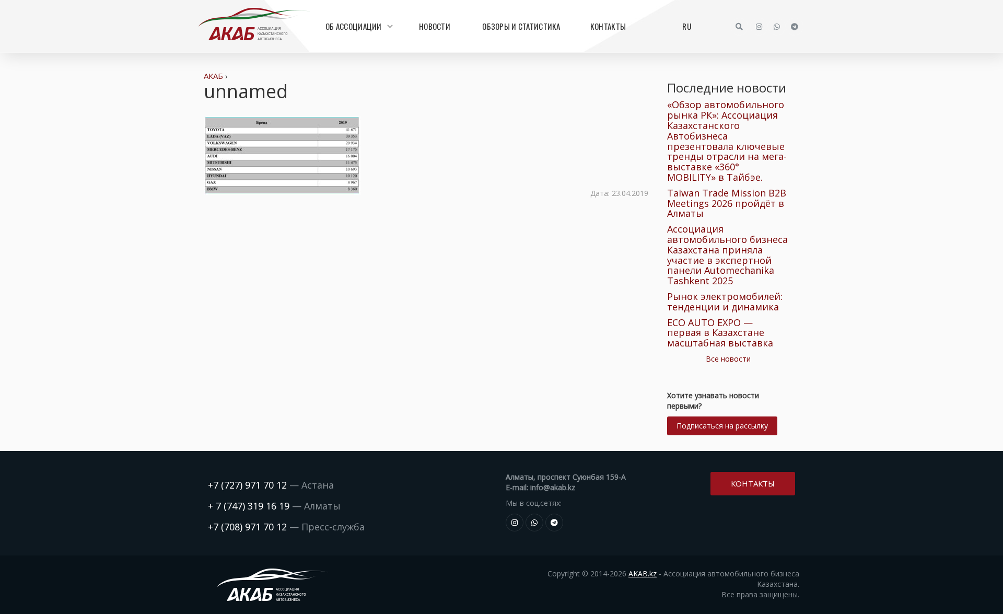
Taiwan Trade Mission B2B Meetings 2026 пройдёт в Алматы (726, 203)
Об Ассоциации (353, 26)
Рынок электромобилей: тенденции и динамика (725, 301)
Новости (434, 26)
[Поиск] (739, 27)
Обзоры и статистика (521, 26)
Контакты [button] (753, 483)
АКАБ (213, 76)
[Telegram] (794, 27)
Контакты (608, 26)
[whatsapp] (777, 27)
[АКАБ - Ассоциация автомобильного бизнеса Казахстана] (253, 24)
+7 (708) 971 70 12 (247, 526)
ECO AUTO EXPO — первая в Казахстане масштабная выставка (720, 333)
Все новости (728, 359)
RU (686, 26)
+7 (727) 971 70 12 (247, 485)
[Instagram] (759, 27)
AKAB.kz (642, 573)
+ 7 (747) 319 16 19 (248, 506)
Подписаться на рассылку (722, 426)
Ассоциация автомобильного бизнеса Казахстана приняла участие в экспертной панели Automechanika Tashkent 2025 (727, 255)
